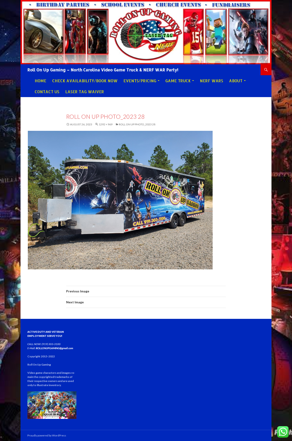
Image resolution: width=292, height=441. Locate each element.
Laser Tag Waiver (84, 91)
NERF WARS (211, 80)
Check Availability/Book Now (84, 80)
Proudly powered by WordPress (46, 435)
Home (40, 80)
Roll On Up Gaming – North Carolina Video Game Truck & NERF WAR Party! (102, 69)
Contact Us (47, 91)
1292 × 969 (105, 124)
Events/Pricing (139, 80)
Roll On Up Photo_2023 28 (137, 124)
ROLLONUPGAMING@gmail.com (54, 348)
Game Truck (178, 80)
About (235, 80)
